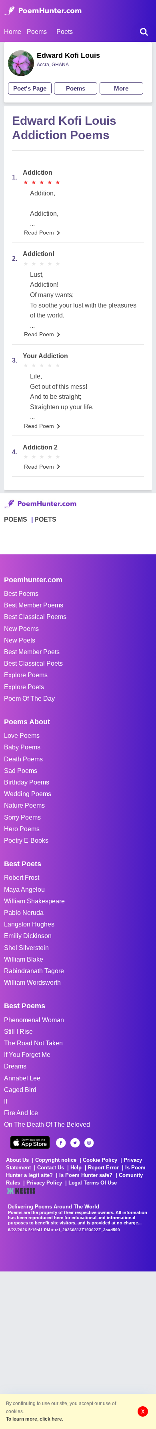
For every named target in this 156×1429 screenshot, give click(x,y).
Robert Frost (21, 877)
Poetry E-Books (26, 840)
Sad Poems (20, 770)
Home (12, 31)
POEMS (15, 519)
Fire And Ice (21, 1113)
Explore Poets (24, 687)
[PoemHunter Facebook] (61, 1143)
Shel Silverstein (26, 947)
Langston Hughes (29, 924)
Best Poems (21, 593)
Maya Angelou (24, 889)
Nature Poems (24, 805)
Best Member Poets (32, 651)
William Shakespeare (34, 901)
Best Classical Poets (33, 663)
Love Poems (22, 735)
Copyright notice (55, 1160)
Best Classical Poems (35, 616)
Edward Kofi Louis (68, 55)
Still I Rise (18, 1031)
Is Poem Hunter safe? (85, 1175)
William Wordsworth (32, 982)
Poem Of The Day (29, 698)
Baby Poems (22, 747)
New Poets (19, 640)
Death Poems (23, 759)
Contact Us (50, 1168)
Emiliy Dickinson (28, 935)
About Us (17, 1160)
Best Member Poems (33, 605)
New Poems (21, 628)
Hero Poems (22, 829)
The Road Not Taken (33, 1043)
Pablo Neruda (24, 912)
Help (76, 1168)
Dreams (15, 1066)
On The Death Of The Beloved (47, 1124)
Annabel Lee (22, 1078)
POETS (45, 519)
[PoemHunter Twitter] (75, 1143)
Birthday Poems (26, 782)
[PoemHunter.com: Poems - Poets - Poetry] (43, 10)
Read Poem (39, 232)
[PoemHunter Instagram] (89, 1143)
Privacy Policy (44, 1183)
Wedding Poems (27, 793)
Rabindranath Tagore (34, 971)
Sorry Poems (22, 817)
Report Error (103, 1168)
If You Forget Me (27, 1054)
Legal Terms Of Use (92, 1183)
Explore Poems (26, 675)
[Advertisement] (78, 1349)
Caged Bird (20, 1089)
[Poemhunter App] (30, 1142)
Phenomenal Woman (34, 1020)
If (5, 1101)
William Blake (23, 959)
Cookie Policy (100, 1160)
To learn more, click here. (34, 1419)
